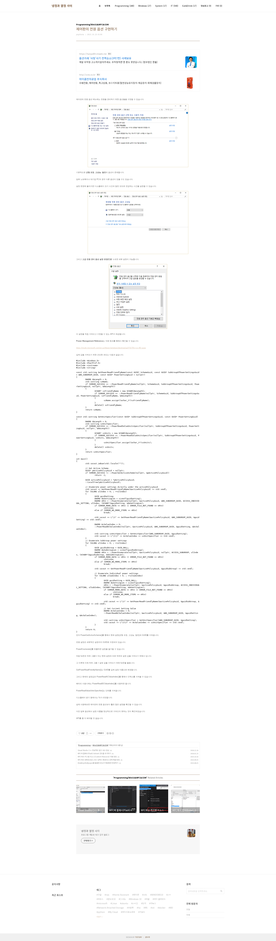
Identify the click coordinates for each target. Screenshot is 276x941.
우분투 (131, 907)
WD (171, 907)
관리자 (147, 937)
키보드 (142, 912)
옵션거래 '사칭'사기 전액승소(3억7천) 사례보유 (105, 58)
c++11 (135, 903)
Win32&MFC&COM (100, 745)
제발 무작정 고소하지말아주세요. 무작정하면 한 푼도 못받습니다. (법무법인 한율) (118, 62)
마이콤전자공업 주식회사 (93, 79)
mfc (145, 894)
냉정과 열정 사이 (62, 6)
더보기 (99, 916)
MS (146, 907)
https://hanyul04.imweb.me (93, 54)
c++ (169, 894)
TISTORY (138, 937)
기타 (218, 5)
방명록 (107, 5)
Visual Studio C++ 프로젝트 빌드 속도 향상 (93, 750)
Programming (124, 5)
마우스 (100, 899)
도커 (144, 903)
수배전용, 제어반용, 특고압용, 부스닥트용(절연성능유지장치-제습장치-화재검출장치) (120, 82)
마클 (148, 899)
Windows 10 (135, 899)
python (101, 912)
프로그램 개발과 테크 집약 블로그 (95, 834)
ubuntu (124, 903)
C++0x (123, 899)
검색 (221, 891)
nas (107, 894)
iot (153, 907)
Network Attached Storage (111, 907)
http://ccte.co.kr (87, 75)
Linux (114, 903)
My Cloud (113, 912)
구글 (99, 894)
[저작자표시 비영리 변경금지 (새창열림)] (110, 733)
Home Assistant (121, 894)
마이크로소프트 (128, 912)
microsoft (102, 903)
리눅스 (153, 903)
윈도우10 (112, 899)
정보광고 (206, 5)
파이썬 (136, 894)
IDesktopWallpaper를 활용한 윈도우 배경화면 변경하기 (98, 763)
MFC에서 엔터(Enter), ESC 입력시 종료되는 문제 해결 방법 (99, 759)
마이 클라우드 (160, 899)
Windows (144, 5)
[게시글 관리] (90, 733)
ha (139, 907)
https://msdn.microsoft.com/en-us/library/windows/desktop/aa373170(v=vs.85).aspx (111, 348)
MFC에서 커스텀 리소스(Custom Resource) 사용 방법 (97, 756)
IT (174, 5)
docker (162, 907)
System (161, 5)
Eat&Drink (189, 5)
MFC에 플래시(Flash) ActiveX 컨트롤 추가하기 (94, 753)
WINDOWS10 (157, 894)
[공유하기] (87, 733)
